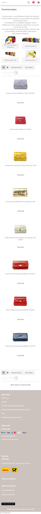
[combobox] (16, 67)
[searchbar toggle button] (28, 2)
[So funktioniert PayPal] (13, 432)
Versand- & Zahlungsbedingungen (12, 406)
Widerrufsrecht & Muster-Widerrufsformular (15, 410)
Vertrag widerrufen (8, 504)
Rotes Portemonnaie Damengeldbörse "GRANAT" (20, 274)
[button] (3, 67)
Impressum (5, 398)
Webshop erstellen (13, 509)
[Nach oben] (36, 510)
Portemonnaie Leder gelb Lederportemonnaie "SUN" (20, 165)
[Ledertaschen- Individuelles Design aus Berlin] (4, 2)
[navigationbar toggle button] (38, 2)
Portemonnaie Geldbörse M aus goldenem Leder (20, 201)
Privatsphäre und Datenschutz (11, 417)
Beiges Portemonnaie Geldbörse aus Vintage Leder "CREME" (20, 238)
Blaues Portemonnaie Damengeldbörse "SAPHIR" (20, 346)
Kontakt (4, 402)
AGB (2, 413)
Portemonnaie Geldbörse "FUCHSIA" (20, 129)
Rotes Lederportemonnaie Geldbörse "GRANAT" (20, 310)
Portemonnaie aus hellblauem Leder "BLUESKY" (20, 93)
